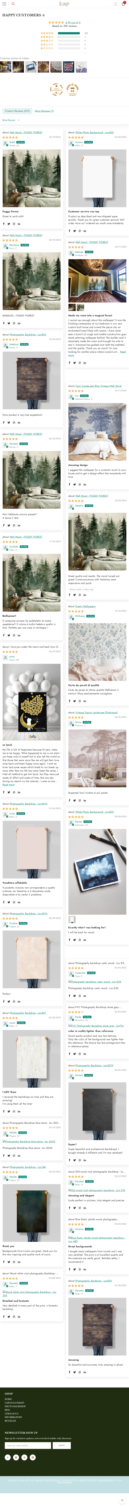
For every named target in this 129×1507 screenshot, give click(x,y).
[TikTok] (33, 1457)
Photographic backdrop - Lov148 (28, 1167)
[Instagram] (16, 1457)
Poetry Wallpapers (85, 606)
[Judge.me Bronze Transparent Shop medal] (56, 89)
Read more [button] (8, 784)
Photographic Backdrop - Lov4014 (28, 804)
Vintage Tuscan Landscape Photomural (96, 712)
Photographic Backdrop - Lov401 (28, 1013)
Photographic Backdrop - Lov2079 (94, 1065)
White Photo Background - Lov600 (94, 132)
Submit (62, 1445)
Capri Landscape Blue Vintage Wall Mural (98, 386)
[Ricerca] (13, 4)
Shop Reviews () (44, 111)
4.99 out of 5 (72, 22)
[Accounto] (116, 4)
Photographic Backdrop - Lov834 (28, 334)
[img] (64, 22)
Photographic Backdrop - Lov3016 (28, 913)
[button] (47, 33)
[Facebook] (8, 1457)
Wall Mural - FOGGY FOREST (26, 132)
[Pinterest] (24, 1457)
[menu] (4, 4)
